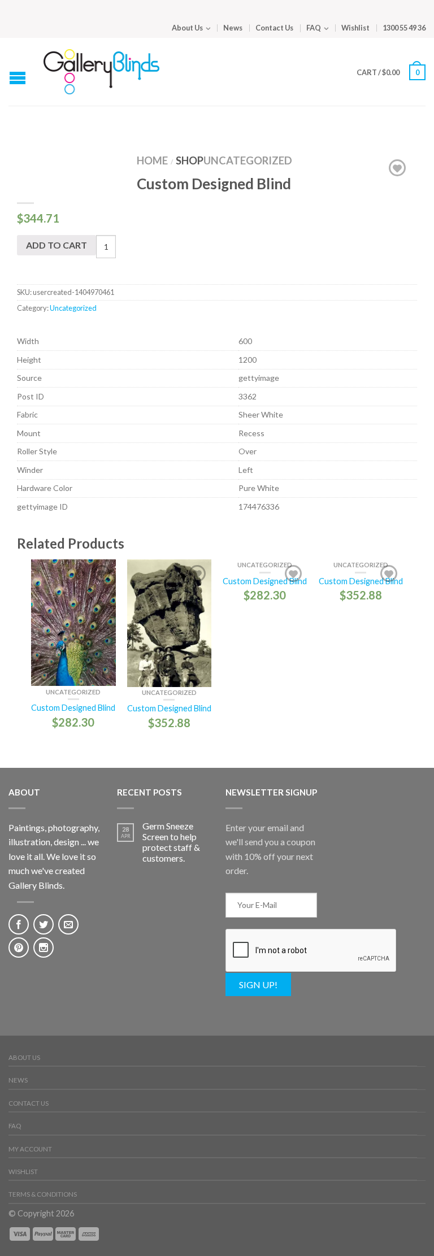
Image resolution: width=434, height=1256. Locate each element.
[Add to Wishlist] (397, 167)
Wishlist (355, 27)
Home (152, 160)
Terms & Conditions (42, 1194)
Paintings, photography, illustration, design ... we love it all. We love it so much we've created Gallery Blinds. (53, 856)
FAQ (313, 27)
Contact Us (274, 27)
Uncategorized (247, 160)
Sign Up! (258, 984)
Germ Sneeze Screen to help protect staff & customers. (171, 842)
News (232, 27)
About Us (187, 27)
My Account (30, 1149)
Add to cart (56, 245)
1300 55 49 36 (404, 27)
